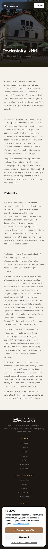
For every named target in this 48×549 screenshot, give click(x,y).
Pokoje (24, 452)
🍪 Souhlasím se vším (24, 530)
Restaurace (24, 456)
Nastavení (24, 537)
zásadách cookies (21, 524)
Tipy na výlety (24, 497)
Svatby (24, 488)
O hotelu (24, 443)
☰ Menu (39, 5)
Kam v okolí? (24, 464)
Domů (4, 45)
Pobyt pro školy (24, 492)
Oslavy (24, 484)
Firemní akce (24, 480)
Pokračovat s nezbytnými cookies (24, 543)
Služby (24, 460)
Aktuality (24, 447)
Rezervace (24, 468)
